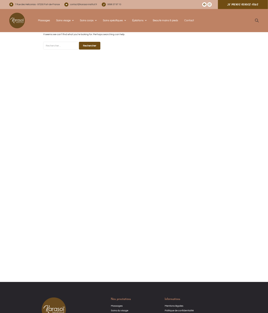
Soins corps (87, 20)
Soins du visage (119, 310)
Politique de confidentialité (179, 310)
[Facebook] (204, 4)
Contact (189, 20)
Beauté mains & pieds (165, 20)
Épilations (137, 20)
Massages (44, 20)
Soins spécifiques (113, 20)
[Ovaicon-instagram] (209, 4)
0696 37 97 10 (114, 4)
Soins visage (63, 20)
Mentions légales (174, 306)
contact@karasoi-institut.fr (83, 4)
